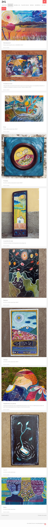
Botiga (4, 8)
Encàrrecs (37, 5)
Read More (6, 47)
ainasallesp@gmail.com (41, 523)
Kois (4, 127)
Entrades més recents (42, 515)
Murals (32, 5)
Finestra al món (7, 83)
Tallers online (25, 5)
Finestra (5, 181)
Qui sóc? (44, 5)
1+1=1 (5, 470)
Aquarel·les (17, 5)
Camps (5, 359)
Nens (4, 507)
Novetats (4, 5)
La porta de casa (8, 241)
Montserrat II (7, 43)
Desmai (5, 300)
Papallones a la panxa (9, 403)
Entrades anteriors (5, 515)
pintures (10, 5)
